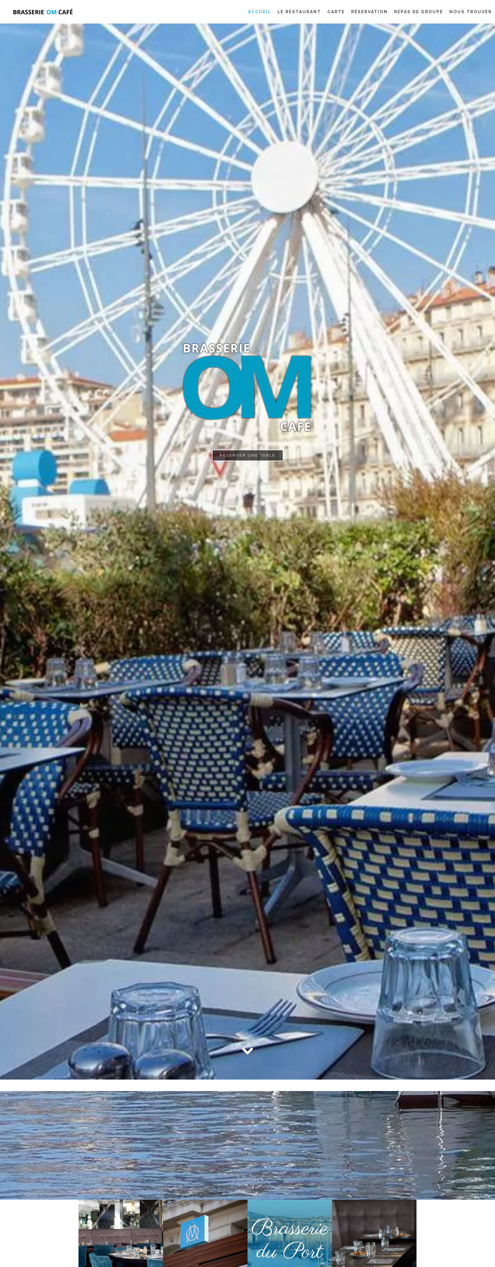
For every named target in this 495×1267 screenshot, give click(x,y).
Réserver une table (248, 455)
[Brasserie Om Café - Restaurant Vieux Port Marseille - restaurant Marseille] (205, 1241)
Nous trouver (470, 11)
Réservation (369, 11)
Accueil (259, 11)
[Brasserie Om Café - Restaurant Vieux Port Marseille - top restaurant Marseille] (289, 1241)
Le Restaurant (299, 11)
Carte (336, 11)
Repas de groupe (418, 11)
